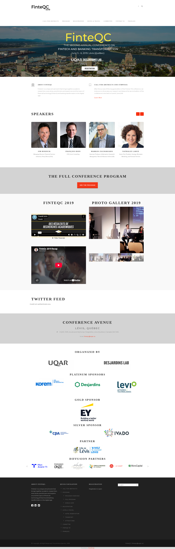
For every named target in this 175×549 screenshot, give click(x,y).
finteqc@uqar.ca (89, 336)
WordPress (91, 548)
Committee (108, 21)
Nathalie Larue (102, 151)
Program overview (72, 496)
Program (66, 21)
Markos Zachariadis (73, 151)
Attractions (70, 520)
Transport (69, 517)
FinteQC (128, 543)
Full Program (70, 499)
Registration (78, 21)
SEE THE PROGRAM (87, 185)
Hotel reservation (72, 513)
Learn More (98, 97)
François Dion (44, 151)
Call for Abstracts (51, 21)
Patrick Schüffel (131, 151)
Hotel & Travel (94, 21)
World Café (69, 503)
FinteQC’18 (120, 21)
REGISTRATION (90, 68)
